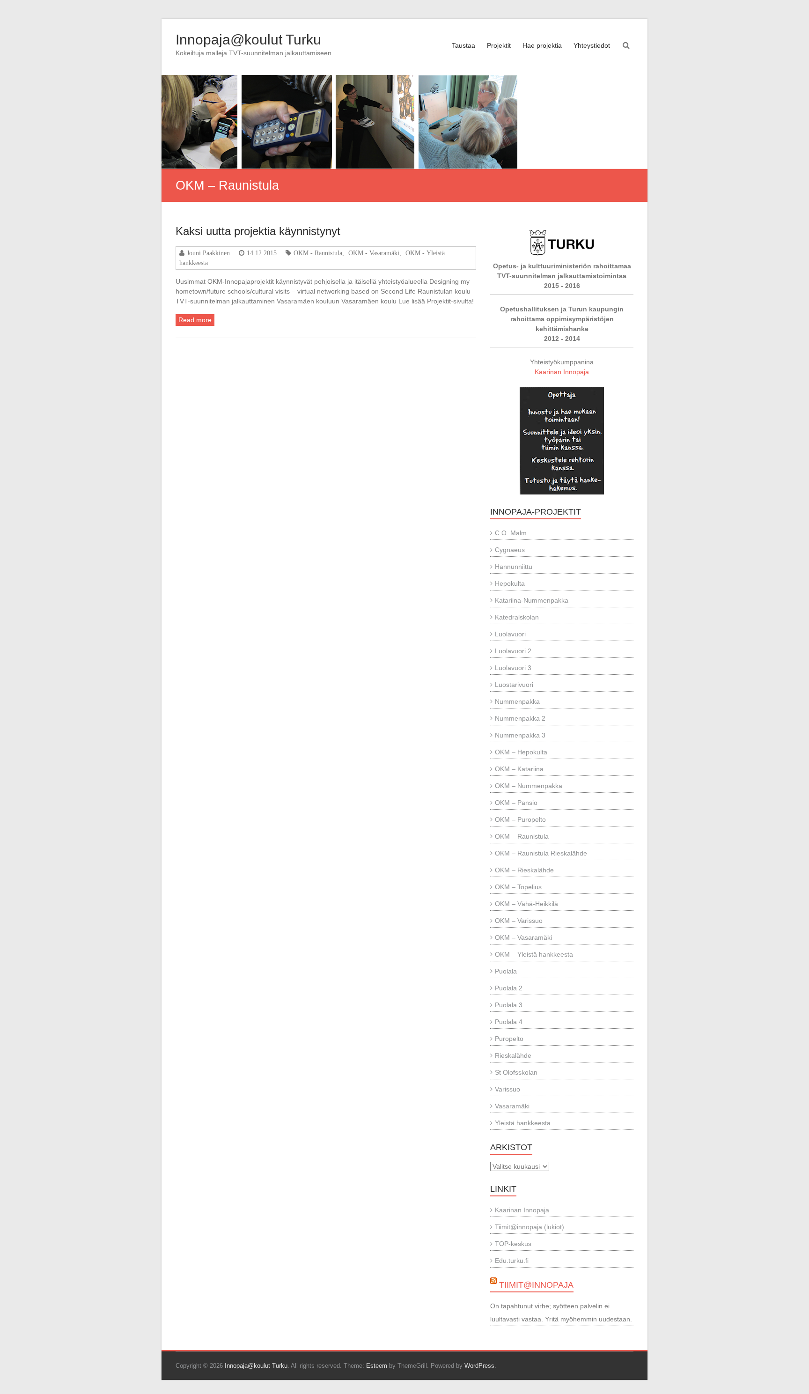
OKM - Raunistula (318, 253)
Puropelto (509, 1038)
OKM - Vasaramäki (373, 253)
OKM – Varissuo (519, 920)
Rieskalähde (513, 1055)
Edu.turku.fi (512, 1260)
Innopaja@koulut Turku (248, 39)
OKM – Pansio (516, 802)
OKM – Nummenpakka (528, 785)
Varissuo (507, 1089)
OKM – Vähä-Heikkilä (526, 903)
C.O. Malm (511, 533)
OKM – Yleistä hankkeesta (534, 954)
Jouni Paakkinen (208, 253)
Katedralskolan (517, 617)
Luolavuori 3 (513, 667)
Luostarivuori (514, 684)
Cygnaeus (510, 549)
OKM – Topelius (518, 887)
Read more (195, 320)
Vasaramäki (512, 1106)
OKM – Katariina (519, 769)
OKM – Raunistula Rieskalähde (541, 853)
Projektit (499, 45)
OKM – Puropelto (520, 819)
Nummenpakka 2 (520, 718)
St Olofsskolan (516, 1072)
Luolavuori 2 (513, 651)
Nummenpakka (517, 701)
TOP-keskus (513, 1243)
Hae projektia (542, 45)
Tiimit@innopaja (536, 1285)
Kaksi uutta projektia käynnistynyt (258, 231)
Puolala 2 (508, 988)
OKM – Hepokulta (521, 752)
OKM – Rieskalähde (524, 870)
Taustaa (463, 45)
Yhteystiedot (592, 45)
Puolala (506, 971)
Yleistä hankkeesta (523, 1123)
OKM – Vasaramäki (523, 937)
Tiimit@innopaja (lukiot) (529, 1227)
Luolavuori (510, 634)
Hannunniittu (513, 566)
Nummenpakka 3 (520, 735)
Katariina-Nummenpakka (531, 600)
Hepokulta (510, 583)
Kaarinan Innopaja (562, 372)
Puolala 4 (508, 1021)
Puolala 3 (508, 1005)
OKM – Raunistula (522, 836)
